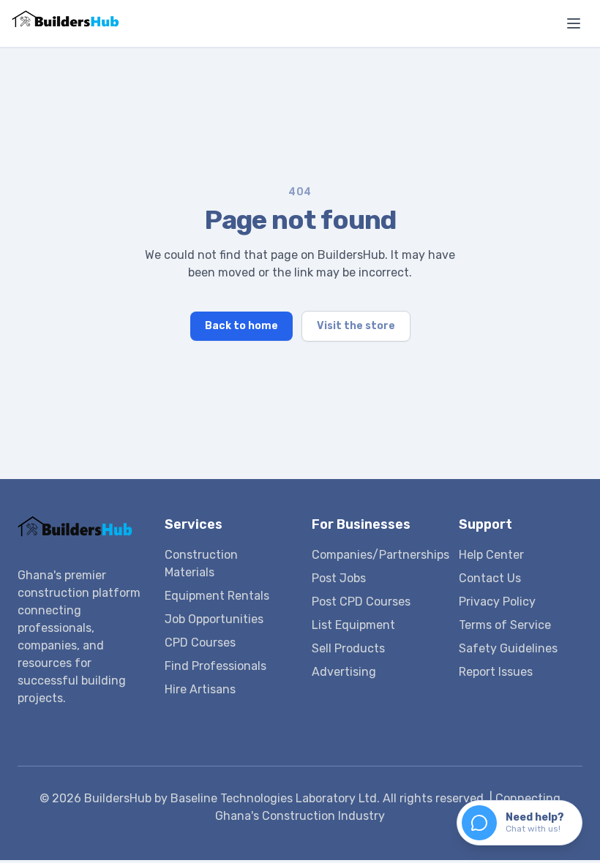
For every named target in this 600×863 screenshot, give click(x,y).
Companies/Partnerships (380, 555)
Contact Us (490, 578)
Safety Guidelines (508, 648)
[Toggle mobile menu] (573, 23)
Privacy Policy (497, 601)
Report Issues (496, 672)
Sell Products (348, 648)
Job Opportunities (214, 619)
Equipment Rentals (217, 596)
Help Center (491, 555)
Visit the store (356, 326)
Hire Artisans (200, 689)
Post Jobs (339, 578)
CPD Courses (200, 642)
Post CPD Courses (361, 601)
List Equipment (353, 625)
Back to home (241, 326)
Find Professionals (215, 666)
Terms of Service (505, 625)
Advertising (344, 672)
